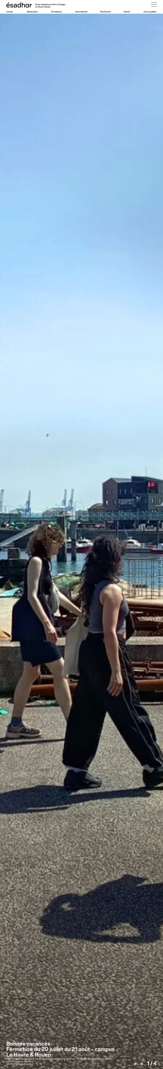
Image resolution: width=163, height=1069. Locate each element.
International (81, 12)
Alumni (127, 12)
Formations (56, 12)
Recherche (105, 12)
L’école (9, 12)
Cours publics (150, 12)
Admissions (32, 12)
